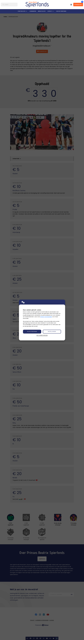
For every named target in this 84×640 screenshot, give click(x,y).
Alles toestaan (32, 331)
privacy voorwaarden (46, 317)
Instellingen (52, 331)
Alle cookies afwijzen (42, 335)
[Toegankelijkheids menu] (82, 2)
